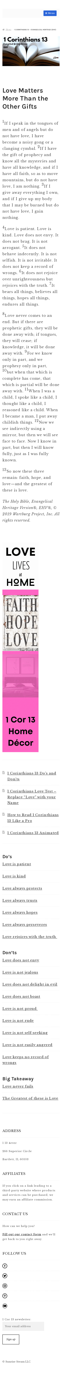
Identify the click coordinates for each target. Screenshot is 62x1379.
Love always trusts (19, 900)
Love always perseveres (24, 925)
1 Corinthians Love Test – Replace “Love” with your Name (31, 797)
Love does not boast (21, 996)
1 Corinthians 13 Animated (33, 833)
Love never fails (17, 1086)
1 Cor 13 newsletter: (16, 1319)
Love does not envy (20, 960)
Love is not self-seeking (25, 1033)
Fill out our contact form (21, 1234)
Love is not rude (18, 1021)
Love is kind (14, 876)
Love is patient (16, 864)
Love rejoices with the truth (29, 937)
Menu (51, 13)
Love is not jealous (20, 972)
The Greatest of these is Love (30, 1098)
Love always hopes (20, 912)
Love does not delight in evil (29, 984)
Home (8, 29)
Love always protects (22, 888)
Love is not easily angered (27, 1045)
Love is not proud (20, 1009)
